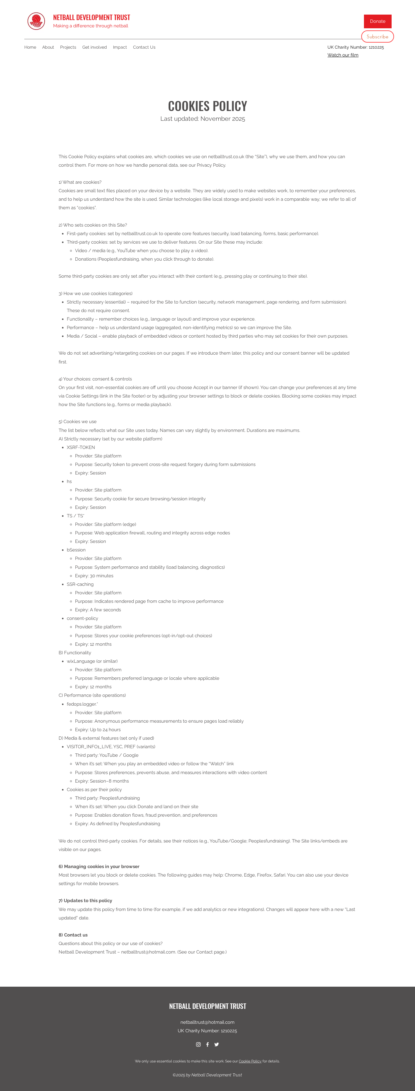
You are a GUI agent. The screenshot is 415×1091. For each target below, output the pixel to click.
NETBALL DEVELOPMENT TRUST (91, 17)
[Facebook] (207, 1044)
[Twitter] (217, 1044)
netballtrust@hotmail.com (207, 1022)
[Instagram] (198, 1044)
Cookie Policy (250, 1061)
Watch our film (343, 55)
